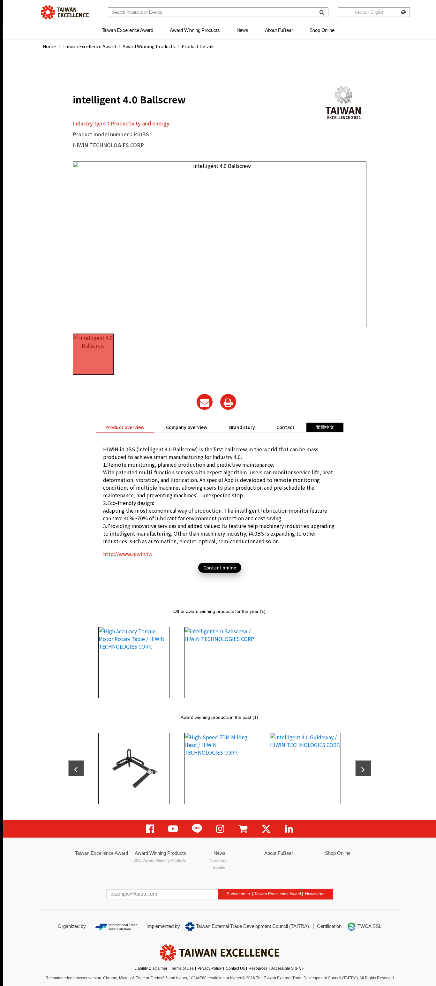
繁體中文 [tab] (325, 427)
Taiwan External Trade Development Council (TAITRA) (252, 926)
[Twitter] (266, 829)
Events (219, 867)
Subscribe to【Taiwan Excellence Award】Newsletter (276, 894)
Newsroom (219, 860)
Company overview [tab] (186, 427)
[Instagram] (220, 829)
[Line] (197, 829)
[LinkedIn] (289, 829)
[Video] (173, 829)
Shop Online (322, 30)
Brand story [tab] (242, 427)
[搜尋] (321, 12)
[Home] (65, 12)
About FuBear (279, 30)
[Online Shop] (242, 829)
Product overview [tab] (125, 427)
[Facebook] (150, 829)
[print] (228, 402)
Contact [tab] (285, 427)
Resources (258, 968)
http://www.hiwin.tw (128, 554)
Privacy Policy (210, 968)
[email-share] (205, 402)
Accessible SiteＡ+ (287, 968)
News (242, 30)
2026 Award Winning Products (160, 860)
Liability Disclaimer (150, 968)
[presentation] (76, 768)
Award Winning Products (195, 30)
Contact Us (235, 968)
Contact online (219, 567)
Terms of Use (182, 968)
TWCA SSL (368, 926)
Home (49, 46)
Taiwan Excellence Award (127, 30)
